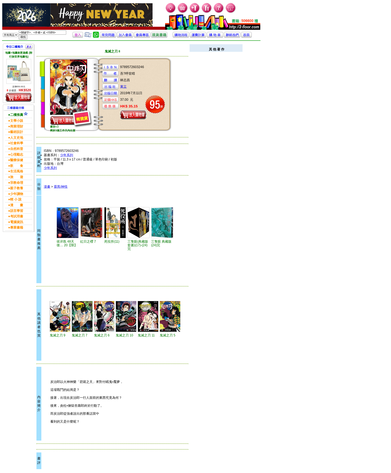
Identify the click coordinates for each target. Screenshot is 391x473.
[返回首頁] (246, 36)
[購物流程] (181, 36)
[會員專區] (142, 36)
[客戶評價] (88, 36)
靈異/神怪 (61, 186)
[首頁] (230, 12)
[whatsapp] (96, 36)
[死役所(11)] (115, 222)
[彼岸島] (68, 222)
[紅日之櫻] (91, 222)
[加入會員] (194, 12)
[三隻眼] (162, 222)
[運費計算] (198, 36)
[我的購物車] (182, 12)
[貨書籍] (159, 36)
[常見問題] (218, 12)
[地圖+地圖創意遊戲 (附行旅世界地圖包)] (18, 71)
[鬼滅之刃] (60, 316)
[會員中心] (206, 12)
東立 (123, 86)
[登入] (77, 36)
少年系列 (66, 155)
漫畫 (47, 186)
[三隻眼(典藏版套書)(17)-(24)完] (138, 222)
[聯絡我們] (232, 36)
